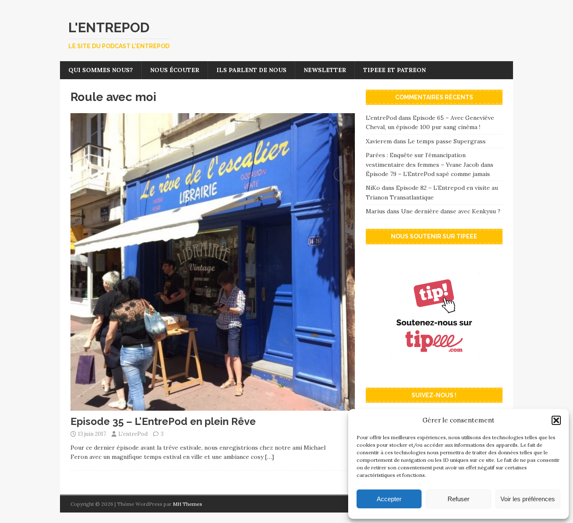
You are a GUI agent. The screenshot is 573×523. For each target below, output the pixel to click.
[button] (556, 420)
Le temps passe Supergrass (447, 141)
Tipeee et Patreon (394, 70)
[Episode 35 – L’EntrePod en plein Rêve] (212, 405)
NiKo (373, 188)
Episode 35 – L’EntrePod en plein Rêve (163, 421)
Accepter (389, 498)
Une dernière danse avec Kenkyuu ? (450, 211)
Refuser (458, 498)
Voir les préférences (527, 498)
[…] (269, 457)
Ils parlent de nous (251, 70)
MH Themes (187, 504)
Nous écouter (174, 70)
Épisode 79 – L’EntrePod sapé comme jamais (428, 174)
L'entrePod (133, 434)
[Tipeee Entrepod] (434, 372)
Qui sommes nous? (100, 70)
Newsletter (325, 70)
